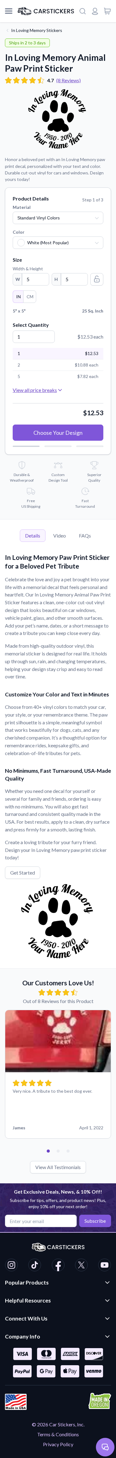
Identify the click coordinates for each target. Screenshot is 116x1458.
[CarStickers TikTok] (34, 1265)
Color (18, 232)
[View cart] (107, 11)
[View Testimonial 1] (48, 1151)
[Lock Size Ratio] (96, 279)
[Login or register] (95, 11)
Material (22, 207)
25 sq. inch (58, 310)
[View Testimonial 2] (58, 1151)
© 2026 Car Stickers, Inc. (58, 1424)
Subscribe (95, 1221)
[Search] (82, 11)
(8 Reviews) (68, 80)
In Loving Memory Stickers (36, 30)
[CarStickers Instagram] (11, 1265)
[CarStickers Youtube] (104, 1265)
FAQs (85, 535)
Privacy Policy (58, 1444)
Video (59, 535)
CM (30, 296)
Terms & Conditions (58, 1434)
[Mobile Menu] (8, 11)
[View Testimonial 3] (68, 1151)
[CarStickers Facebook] (58, 1265)
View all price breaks (35, 390)
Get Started (22, 872)
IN (18, 296)
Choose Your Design (58, 432)
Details (32, 535)
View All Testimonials (58, 1167)
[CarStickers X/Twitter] (81, 1265)
